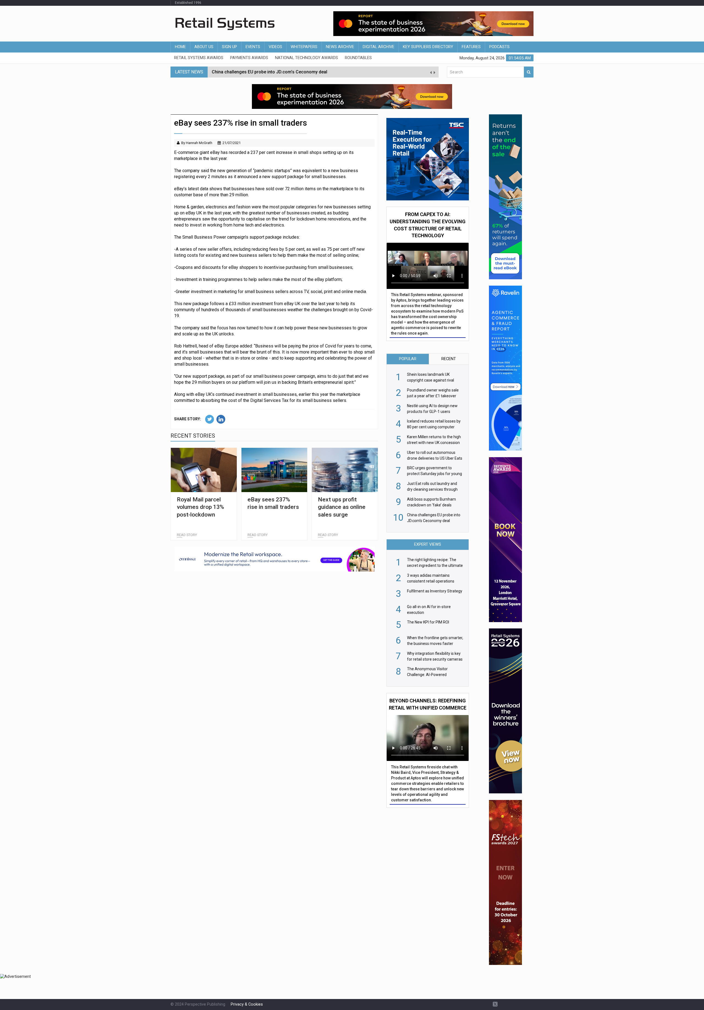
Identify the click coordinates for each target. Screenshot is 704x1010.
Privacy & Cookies (247, 1004)
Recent (448, 359)
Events (253, 47)
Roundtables (358, 58)
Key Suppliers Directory (428, 47)
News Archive (340, 47)
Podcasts (499, 47)
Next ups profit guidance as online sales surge (341, 507)
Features (471, 47)
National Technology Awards (306, 58)
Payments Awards (249, 58)
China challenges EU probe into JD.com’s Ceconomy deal (269, 71)
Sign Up (229, 47)
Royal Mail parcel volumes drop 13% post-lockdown (200, 507)
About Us (203, 47)
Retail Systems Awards (198, 58)
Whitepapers (304, 47)
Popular (407, 359)
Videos (275, 47)
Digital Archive (378, 47)
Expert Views (427, 544)
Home (180, 47)
